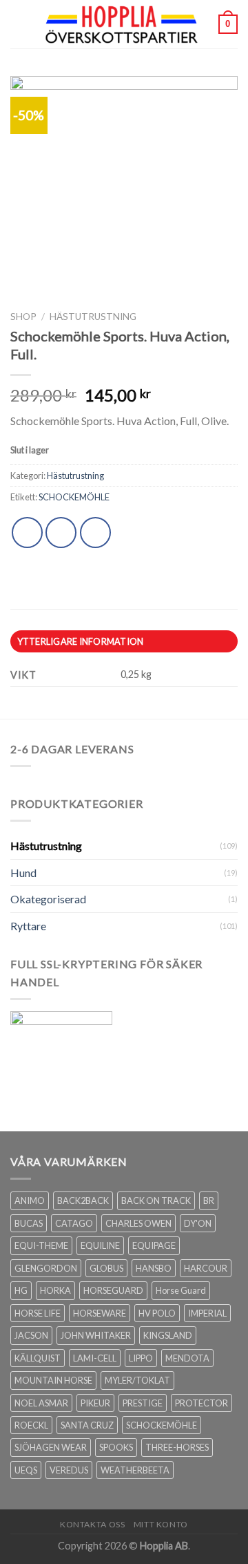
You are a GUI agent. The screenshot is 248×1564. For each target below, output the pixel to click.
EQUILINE (100, 1245)
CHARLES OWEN (138, 1223)
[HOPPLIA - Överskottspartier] (122, 24)
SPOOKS (116, 1447)
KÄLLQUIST (37, 1358)
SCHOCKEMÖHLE (74, 496)
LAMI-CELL (94, 1358)
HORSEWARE (99, 1313)
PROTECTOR (201, 1402)
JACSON (31, 1335)
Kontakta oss (92, 1524)
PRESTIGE (143, 1402)
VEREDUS (69, 1470)
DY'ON (197, 1223)
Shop (23, 316)
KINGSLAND (167, 1335)
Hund (23, 872)
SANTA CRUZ (87, 1425)
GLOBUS (106, 1268)
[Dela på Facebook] (60, 532)
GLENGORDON (45, 1268)
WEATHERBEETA (135, 1470)
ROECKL (31, 1425)
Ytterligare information (80, 641)
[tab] (124, 641)
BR (208, 1200)
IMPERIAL (207, 1313)
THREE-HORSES (177, 1447)
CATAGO (74, 1223)
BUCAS (28, 1223)
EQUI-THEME (41, 1245)
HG (21, 1290)
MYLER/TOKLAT (137, 1380)
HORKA (55, 1290)
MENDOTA (187, 1358)
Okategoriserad (48, 898)
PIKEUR (95, 1402)
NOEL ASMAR (41, 1402)
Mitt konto (161, 1524)
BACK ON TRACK (156, 1200)
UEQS (25, 1470)
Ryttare (28, 925)
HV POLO (157, 1313)
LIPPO (141, 1358)
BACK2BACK (83, 1200)
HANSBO (154, 1268)
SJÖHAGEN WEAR (50, 1447)
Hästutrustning (93, 316)
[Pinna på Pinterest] (95, 532)
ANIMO (29, 1200)
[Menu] (18, 24)
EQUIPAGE (154, 1245)
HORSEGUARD (113, 1290)
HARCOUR (205, 1268)
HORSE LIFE (37, 1313)
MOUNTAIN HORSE (53, 1380)
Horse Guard (181, 1290)
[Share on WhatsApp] (27, 532)
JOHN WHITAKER (96, 1335)
